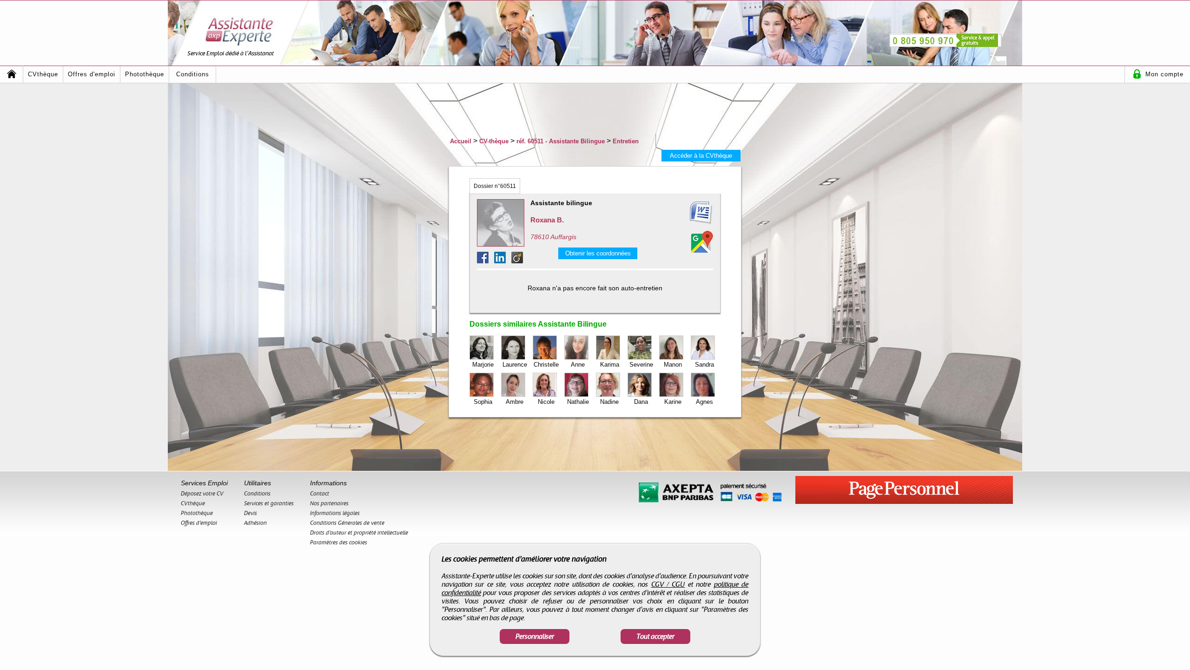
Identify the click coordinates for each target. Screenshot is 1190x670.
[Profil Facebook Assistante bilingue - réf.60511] (485, 261)
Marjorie (483, 364)
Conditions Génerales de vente (347, 523)
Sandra (704, 364)
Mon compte (1164, 74)
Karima (609, 364)
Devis (250, 513)
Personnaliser (535, 636)
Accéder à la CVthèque (701, 155)
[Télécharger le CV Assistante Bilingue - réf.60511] (690, 213)
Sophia (483, 401)
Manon (673, 364)
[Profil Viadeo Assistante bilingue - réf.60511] (517, 261)
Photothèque (144, 74)
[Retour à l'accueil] (11, 74)
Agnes (704, 401)
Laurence (514, 364)
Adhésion (255, 523)
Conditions (192, 74)
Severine (641, 364)
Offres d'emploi (91, 74)
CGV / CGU (668, 584)
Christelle (546, 364)
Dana (641, 401)
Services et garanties (269, 503)
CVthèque (43, 74)
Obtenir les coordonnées (598, 253)
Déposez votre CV (202, 493)
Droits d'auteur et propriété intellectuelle (359, 532)
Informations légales (335, 513)
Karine (672, 401)
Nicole (546, 401)
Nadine (609, 401)
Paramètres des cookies (338, 542)
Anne (578, 364)
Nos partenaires (329, 503)
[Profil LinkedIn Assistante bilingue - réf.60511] (502, 261)
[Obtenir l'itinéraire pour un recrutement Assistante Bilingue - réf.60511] (702, 241)
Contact (319, 493)
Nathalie (578, 401)
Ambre (514, 401)
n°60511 (495, 186)
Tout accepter (655, 636)
